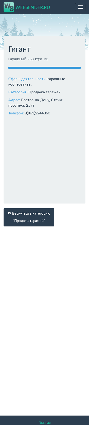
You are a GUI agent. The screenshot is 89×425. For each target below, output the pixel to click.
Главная (45, 423)
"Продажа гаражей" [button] (30, 217)
